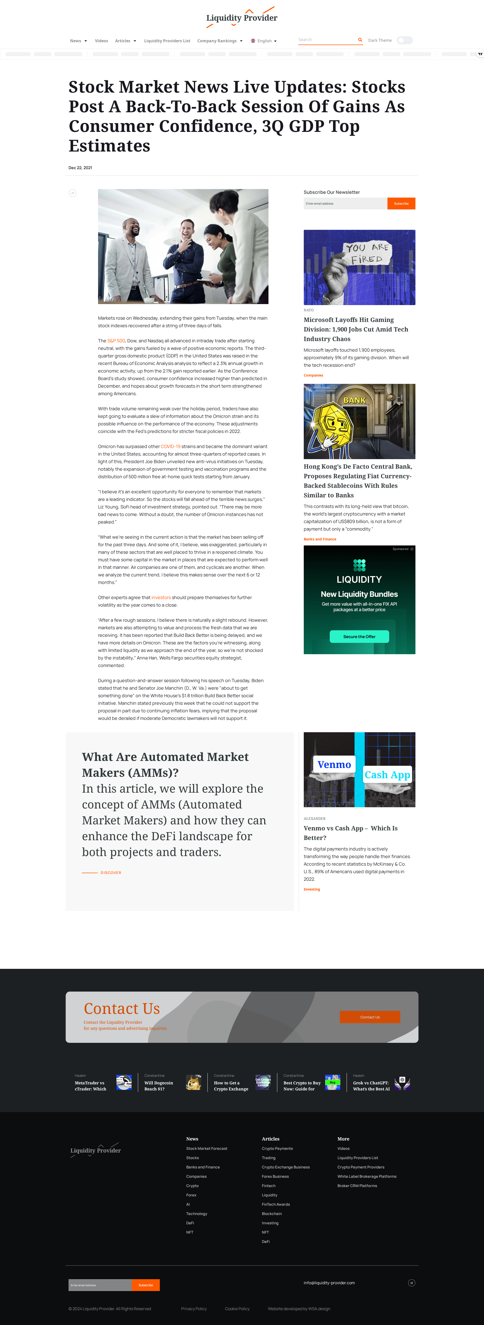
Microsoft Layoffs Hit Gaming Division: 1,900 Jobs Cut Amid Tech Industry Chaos (356, 329)
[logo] (242, 16)
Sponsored (400, 549)
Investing (312, 889)
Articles (122, 41)
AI (188, 1204)
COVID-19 (170, 446)
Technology (196, 1213)
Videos (101, 41)
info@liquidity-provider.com (329, 1282)
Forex (191, 1195)
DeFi (190, 1223)
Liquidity (269, 1195)
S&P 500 (116, 341)
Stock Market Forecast (206, 1148)
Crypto (192, 1185)
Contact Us (370, 1017)
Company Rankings (217, 41)
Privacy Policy (194, 1308)
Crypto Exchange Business (286, 1167)
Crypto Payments (277, 1148)
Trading (269, 1157)
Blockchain (272, 1213)
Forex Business (275, 1176)
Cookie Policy (237, 1308)
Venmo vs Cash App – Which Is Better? (351, 833)
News (75, 41)
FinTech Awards (276, 1204)
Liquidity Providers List (167, 41)
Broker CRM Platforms (357, 1185)
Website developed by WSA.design (299, 1308)
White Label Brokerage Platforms (367, 1176)
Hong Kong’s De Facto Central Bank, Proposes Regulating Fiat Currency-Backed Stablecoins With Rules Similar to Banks (358, 480)
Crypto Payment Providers (361, 1167)
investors (161, 597)
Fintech (269, 1185)
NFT (189, 1232)
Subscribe (401, 203)
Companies (313, 375)
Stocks (192, 1157)
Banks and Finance (320, 539)
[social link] (411, 1282)
